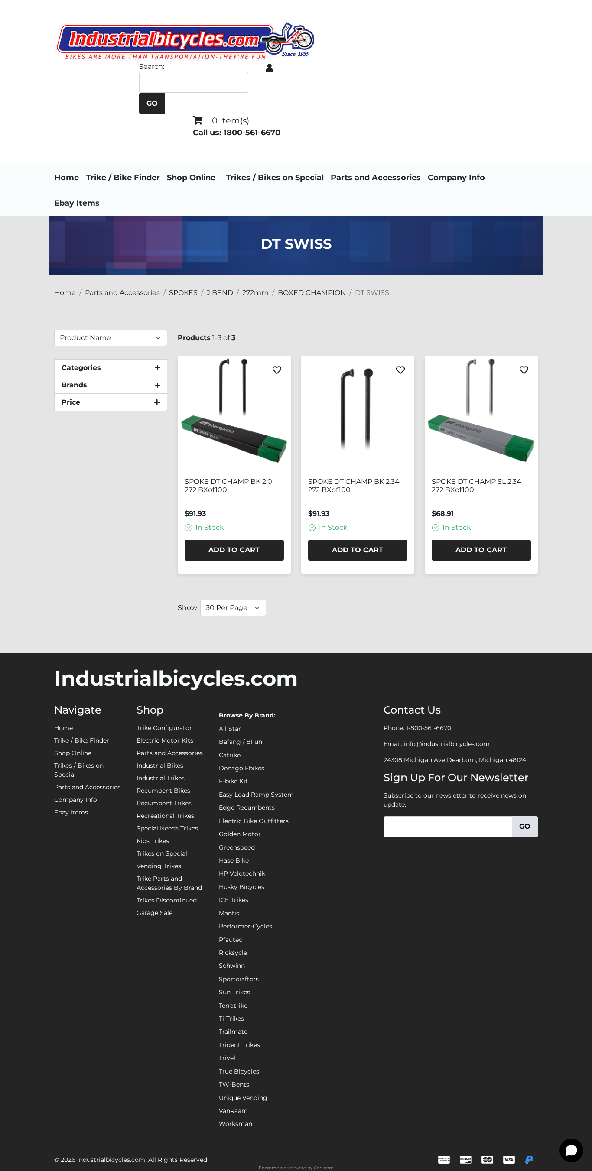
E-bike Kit (233, 781)
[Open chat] (571, 1150)
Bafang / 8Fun (240, 742)
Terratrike (233, 1005)
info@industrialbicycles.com (447, 744)
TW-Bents (234, 1084)
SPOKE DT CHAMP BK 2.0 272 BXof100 (228, 485)
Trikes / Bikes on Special (275, 177)
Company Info (456, 177)
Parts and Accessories (376, 177)
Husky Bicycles (241, 887)
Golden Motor (240, 834)
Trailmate (233, 1031)
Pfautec (230, 940)
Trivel (227, 1058)
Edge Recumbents (247, 807)
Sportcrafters (239, 979)
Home (66, 177)
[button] (269, 68)
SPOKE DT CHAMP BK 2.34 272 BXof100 (354, 485)
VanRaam (233, 1111)
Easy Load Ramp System (256, 794)
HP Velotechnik (242, 873)
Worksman (235, 1124)
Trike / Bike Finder (123, 177)
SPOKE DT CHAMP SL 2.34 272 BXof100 (476, 485)
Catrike (230, 755)
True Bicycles (239, 1071)
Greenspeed (237, 847)
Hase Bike (234, 860)
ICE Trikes (233, 900)
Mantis (229, 913)
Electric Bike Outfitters (254, 821)
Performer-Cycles (245, 926)
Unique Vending (243, 1098)
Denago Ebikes (241, 768)
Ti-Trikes (231, 1018)
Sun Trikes (234, 992)
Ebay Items (77, 203)
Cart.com (324, 1168)
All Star (230, 729)
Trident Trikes (239, 1045)
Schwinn (232, 966)
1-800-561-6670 (428, 728)
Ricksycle (233, 953)
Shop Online (191, 177)
